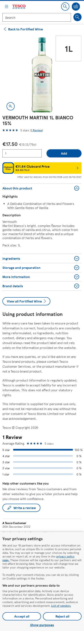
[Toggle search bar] (65, 6)
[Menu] (6, 6)
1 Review (36, 130)
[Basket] (76, 6)
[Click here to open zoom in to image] (11, 106)
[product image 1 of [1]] (42, 74)
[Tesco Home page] (19, 7)
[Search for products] (77, 17)
